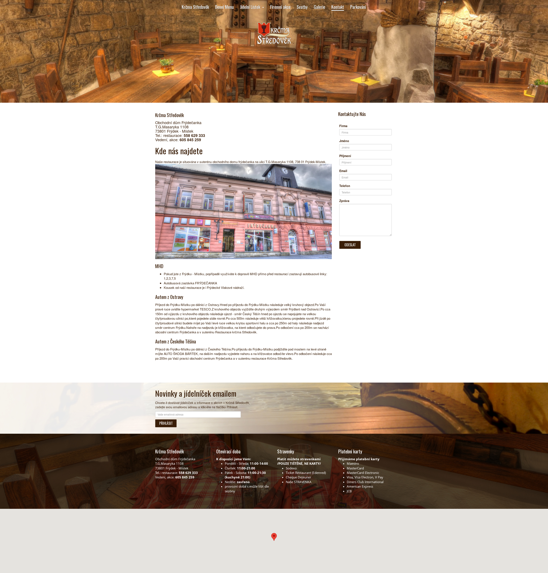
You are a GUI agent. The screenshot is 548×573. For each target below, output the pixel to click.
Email (343, 171)
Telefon (344, 186)
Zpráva (344, 201)
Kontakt (337, 7)
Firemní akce (280, 7)
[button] (274, 537)
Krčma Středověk (195, 7)
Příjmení (345, 156)
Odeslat (350, 244)
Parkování (358, 7)
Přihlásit (166, 423)
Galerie (319, 7)
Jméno (344, 141)
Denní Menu (224, 7)
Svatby (302, 7)
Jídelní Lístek (250, 7)
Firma (343, 126)
